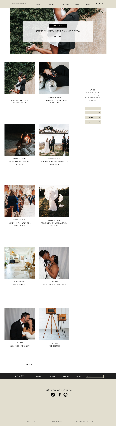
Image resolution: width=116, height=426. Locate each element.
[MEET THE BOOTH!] (54, 352)
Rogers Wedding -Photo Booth (20, 346)
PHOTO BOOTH (16, 158)
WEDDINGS (58, 97)
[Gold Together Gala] (19, 291)
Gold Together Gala (19, 284)
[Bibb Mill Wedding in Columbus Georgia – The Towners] (54, 230)
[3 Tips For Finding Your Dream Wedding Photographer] (54, 107)
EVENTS (15, 281)
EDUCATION (51, 97)
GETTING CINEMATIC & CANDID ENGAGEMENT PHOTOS (58, 31)
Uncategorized (58, 25)
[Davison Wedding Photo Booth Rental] (54, 291)
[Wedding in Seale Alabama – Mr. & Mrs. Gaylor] (19, 168)
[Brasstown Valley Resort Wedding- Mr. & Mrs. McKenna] (54, 168)
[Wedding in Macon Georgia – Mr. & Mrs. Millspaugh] (19, 230)
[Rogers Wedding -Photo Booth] (19, 352)
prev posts (28, 364)
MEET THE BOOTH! (54, 346)
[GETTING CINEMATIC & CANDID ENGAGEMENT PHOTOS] (19, 107)
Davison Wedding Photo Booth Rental (54, 284)
